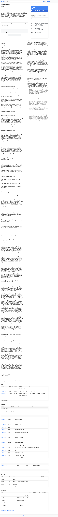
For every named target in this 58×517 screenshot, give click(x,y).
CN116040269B (3, 419)
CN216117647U (3, 437)
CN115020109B (3, 447)
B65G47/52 (3, 23)
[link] (14, 24)
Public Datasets (28, 515)
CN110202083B (3, 440)
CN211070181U (3, 434)
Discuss (43, 37)
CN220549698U (3, 450)
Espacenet (36, 37)
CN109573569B (3, 442)
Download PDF (34, 10)
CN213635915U (3, 398)
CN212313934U (3, 427)
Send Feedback (23, 515)
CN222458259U (3, 429)
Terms (32, 515)
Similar (44, 10)
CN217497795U (3, 432)
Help (39, 515)
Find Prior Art (40, 10)
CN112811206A (3, 422)
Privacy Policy (36, 515)
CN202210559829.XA (4, 465)
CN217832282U (3, 424)
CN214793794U (3, 457)
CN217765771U (3, 439)
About (19, 515)
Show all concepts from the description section (7, 510)
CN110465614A (3, 393)
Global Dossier (40, 37)
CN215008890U (3, 452)
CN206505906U (3, 391)
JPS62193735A (3, 445)
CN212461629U (3, 395)
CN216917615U (3, 455)
